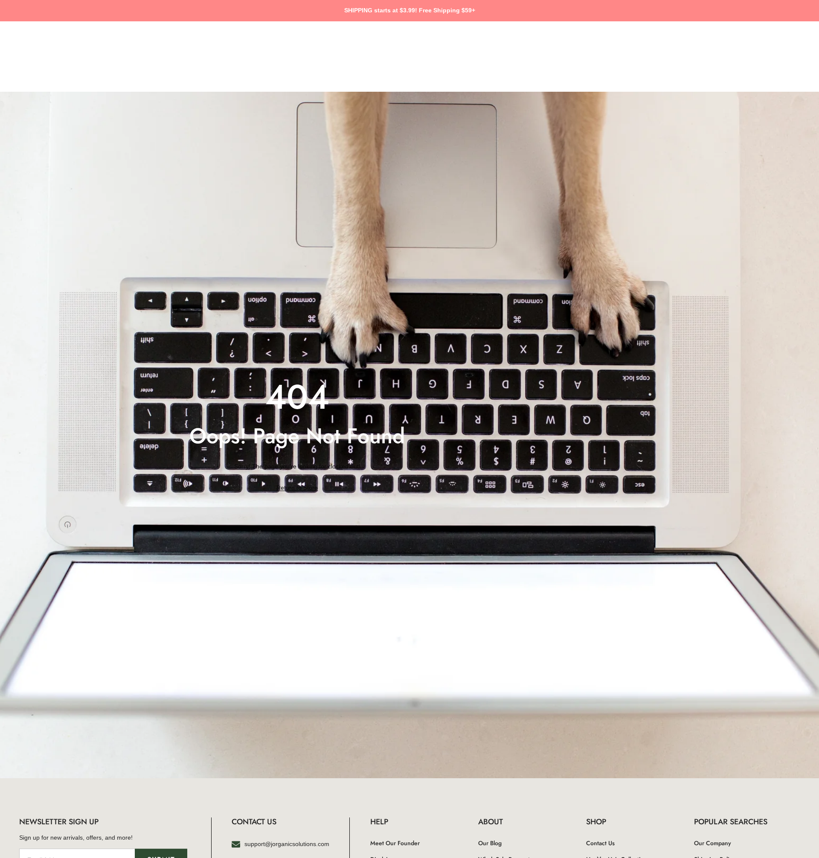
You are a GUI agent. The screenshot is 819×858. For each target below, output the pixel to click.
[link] (297, 488)
